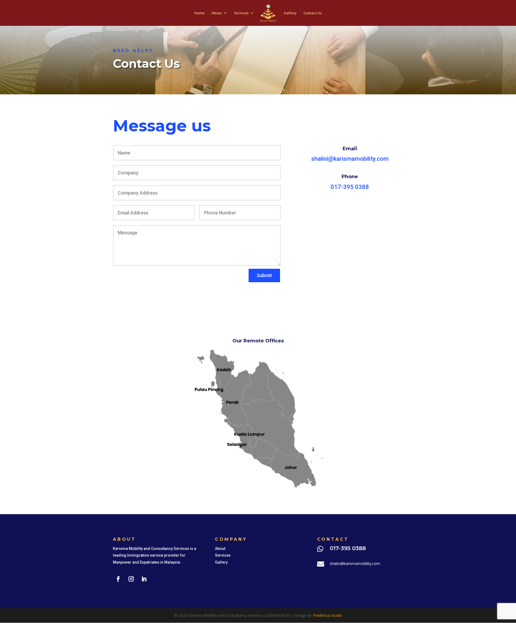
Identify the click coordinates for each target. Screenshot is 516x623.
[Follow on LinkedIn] (144, 579)
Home (199, 13)
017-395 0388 (350, 187)
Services (241, 13)
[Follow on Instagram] (131, 579)
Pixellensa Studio (327, 615)
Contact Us (312, 13)
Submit (264, 275)
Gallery (290, 13)
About (217, 13)
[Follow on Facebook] (118, 579)
